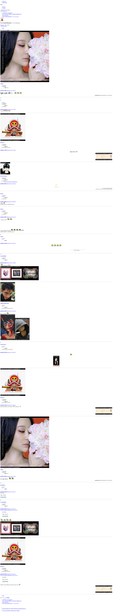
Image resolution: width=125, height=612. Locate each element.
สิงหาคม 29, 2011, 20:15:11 (8, 491)
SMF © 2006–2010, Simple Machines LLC (18, 608)
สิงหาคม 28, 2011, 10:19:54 (8, 90)
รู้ (0, 100)
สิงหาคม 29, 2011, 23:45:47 (8, 574)
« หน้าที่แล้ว (2, 26)
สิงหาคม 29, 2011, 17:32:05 (8, 476)
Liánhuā (1, 83)
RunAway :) (2, 142)
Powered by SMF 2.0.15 (6, 608)
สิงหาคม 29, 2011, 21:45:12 (8, 508)
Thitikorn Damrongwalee (4, 303)
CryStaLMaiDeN (3, 502)
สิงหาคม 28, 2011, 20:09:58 (8, 201)
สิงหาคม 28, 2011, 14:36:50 (8, 150)
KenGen (1, 193)
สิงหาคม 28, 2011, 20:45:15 (8, 243)
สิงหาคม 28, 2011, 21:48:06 (8, 262)
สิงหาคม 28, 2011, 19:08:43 (8, 183)
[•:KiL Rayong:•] (3, 344)
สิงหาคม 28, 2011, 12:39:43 (8, 109)
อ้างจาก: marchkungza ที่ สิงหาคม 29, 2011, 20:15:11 (9, 510)
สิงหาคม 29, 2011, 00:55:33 (8, 352)
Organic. (1, 236)
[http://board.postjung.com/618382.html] (10, 181)
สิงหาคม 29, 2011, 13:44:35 (8, 405)
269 (6, 30)
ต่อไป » (6, 26)
